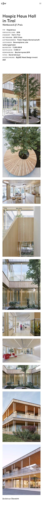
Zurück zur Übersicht (11, 499)
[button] (40, 3)
